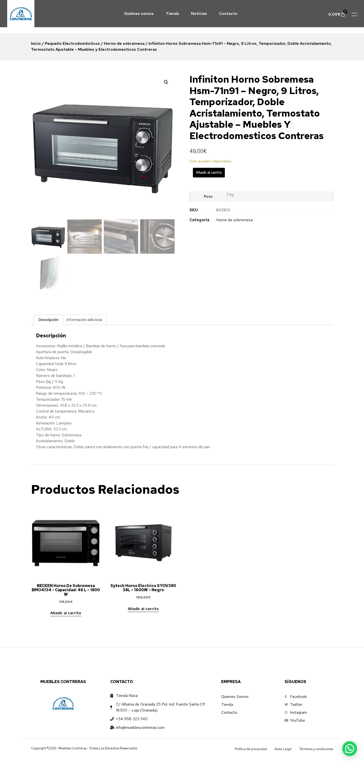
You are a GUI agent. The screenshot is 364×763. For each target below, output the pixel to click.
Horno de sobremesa (124, 43)
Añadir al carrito (209, 172)
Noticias (199, 13)
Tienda (172, 13)
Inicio (36, 43)
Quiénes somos (139, 13)
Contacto (228, 13)
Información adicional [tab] (84, 319)
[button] (166, 82)
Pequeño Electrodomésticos (72, 43)
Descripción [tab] (48, 319)
